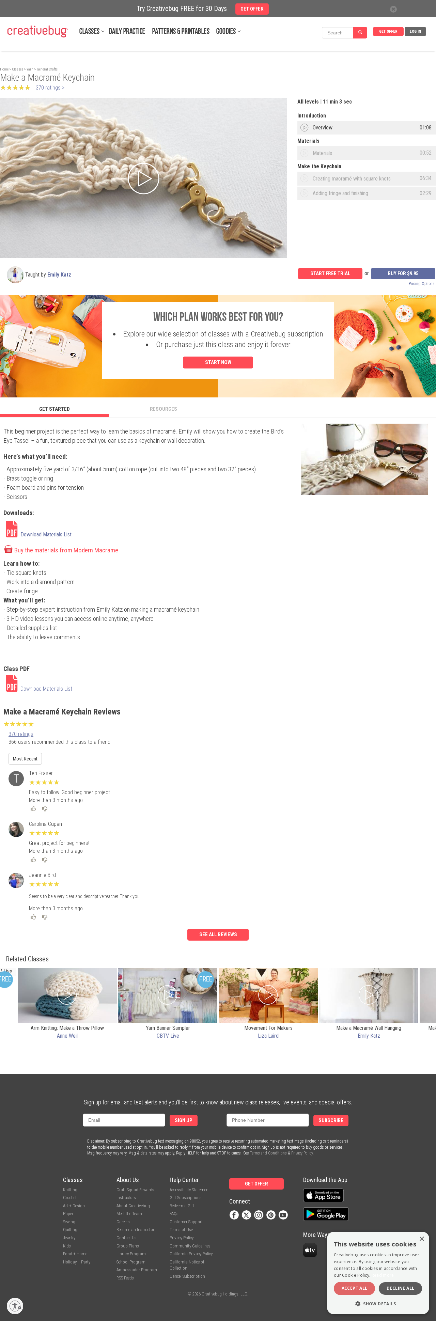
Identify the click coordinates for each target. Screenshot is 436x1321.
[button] (378, 1303)
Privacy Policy (302, 1153)
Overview (322, 127)
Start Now (218, 362)
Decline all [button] (400, 1288)
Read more (383, 1275)
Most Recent (25, 758)
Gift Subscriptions (186, 1197)
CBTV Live (168, 1036)
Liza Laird (268, 1036)
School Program (130, 1261)
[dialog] (378, 1273)
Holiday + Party (76, 1261)
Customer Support (186, 1221)
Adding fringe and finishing (340, 193)
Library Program (131, 1253)
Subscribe (330, 1120)
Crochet (70, 1197)
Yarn (30, 69)
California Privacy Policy (191, 1253)
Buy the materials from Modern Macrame (66, 550)
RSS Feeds (125, 1277)
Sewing (69, 1221)
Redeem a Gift (182, 1205)
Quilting (70, 1229)
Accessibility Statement (190, 1189)
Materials (322, 153)
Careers (123, 1221)
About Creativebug (133, 1205)
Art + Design (74, 1205)
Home (4, 69)
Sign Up (183, 1120)
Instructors (126, 1197)
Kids (67, 1245)
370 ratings (21, 734)
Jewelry (69, 1237)
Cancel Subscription (187, 1276)
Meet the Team (129, 1213)
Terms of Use (181, 1229)
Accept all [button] (355, 1288)
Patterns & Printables (181, 32)
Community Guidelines (190, 1245)
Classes (89, 32)
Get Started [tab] (54, 409)
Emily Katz (59, 274)
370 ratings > (50, 87)
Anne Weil (67, 1036)
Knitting (70, 1189)
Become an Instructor (135, 1229)
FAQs (174, 1213)
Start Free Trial (330, 274)
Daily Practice (127, 32)
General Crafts (47, 69)
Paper (68, 1213)
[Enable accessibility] (15, 1306)
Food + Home (75, 1253)
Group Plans (127, 1245)
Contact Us (126, 1237)
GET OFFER (388, 31)
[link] (50, 530)
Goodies (226, 32)
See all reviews (218, 935)
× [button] (421, 1239)
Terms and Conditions (268, 1153)
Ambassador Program (136, 1269)
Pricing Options (422, 283)
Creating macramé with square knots (352, 178)
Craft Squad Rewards (135, 1189)
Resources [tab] (163, 409)
